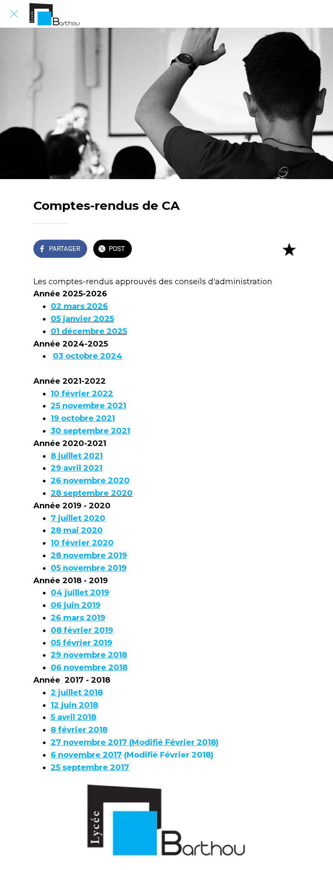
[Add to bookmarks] (289, 249)
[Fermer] (14, 14)
